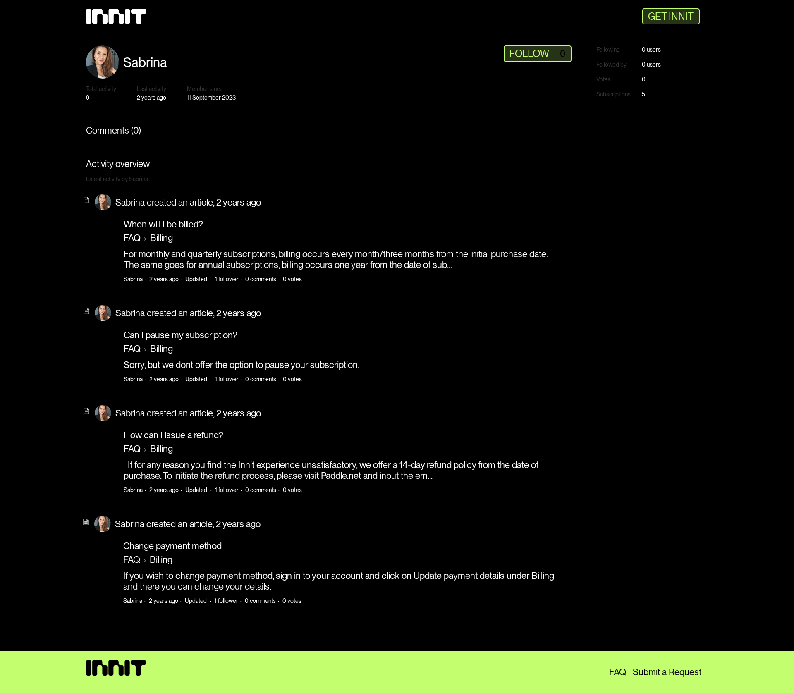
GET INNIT (671, 16)
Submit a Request (667, 672)
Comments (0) (113, 130)
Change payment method (172, 545)
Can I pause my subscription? (180, 335)
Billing (161, 237)
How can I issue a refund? (173, 435)
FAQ (132, 237)
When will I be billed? (163, 224)
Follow (529, 54)
